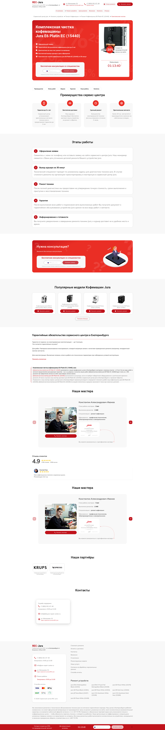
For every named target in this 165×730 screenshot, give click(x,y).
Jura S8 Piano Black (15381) (80, 690)
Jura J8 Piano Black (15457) (79, 693)
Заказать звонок (126, 4)
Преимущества (38, 89)
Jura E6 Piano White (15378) (122, 685)
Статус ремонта (110, 4)
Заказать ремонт (45, 311)
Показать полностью (39, 359)
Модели (63, 89)
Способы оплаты (76, 672)
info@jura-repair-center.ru (45, 665)
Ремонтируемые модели (79, 661)
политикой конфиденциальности (72, 74)
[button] (130, 422)
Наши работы (85, 89)
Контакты (100, 11)
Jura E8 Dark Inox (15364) (121, 690)
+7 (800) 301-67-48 (93, 3)
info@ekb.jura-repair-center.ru (50, 614)
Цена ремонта (83, 11)
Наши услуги (75, 664)
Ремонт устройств (71, 11)
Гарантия (73, 89)
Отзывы (107, 11)
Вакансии (92, 11)
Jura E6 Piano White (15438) (80, 698)
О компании (59, 11)
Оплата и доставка (77, 648)
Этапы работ (52, 89)
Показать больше (82, 318)
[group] (40, 569)
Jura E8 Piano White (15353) (101, 690)
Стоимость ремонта (77, 645)
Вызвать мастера (61, 436)
